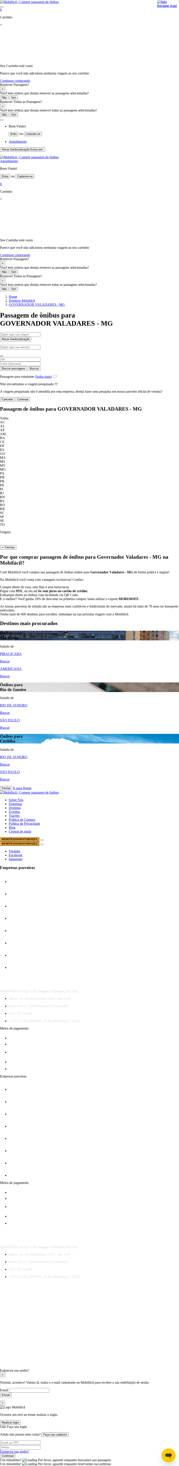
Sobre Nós (16, 800)
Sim (13, 97)
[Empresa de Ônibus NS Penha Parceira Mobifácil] (19, 881)
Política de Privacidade (24, 823)
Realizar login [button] (10, 1422)
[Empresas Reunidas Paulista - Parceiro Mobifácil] (19, 906)
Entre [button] (13, 134)
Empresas (15, 804)
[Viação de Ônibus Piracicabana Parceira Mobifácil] (24, 955)
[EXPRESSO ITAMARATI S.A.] (19, 931)
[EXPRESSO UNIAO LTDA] (19, 943)
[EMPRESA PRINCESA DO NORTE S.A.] (19, 894)
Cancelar (7, 399)
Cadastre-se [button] (33, 134)
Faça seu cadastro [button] (55, 1434)
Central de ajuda (20, 831)
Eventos (14, 812)
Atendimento (18, 141)
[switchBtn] (1, 356)
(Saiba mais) (43, 376)
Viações (14, 816)
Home (13, 296)
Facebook (15, 855)
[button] (1, 120)
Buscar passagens (13, 368)
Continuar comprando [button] (15, 81)
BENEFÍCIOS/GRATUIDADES (20, 839)
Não (4, 97)
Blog (12, 827)
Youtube (14, 851)
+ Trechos (8, 547)
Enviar (6, 1395)
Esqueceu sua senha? (14, 1451)
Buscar (34, 368)
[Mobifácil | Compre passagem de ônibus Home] (29, 157)
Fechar (6, 788)
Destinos (15, 808)
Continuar (8, 1455)
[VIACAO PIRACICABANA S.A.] (19, 967)
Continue (22, 399)
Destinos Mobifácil (22, 300)
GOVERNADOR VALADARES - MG (37, 304)
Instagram (15, 859)
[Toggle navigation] (1, 7)
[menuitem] (94, 130)
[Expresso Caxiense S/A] (19, 918)
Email (4, 1390)
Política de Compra (22, 819)
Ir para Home (22, 788)
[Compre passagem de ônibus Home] (29, 2)
